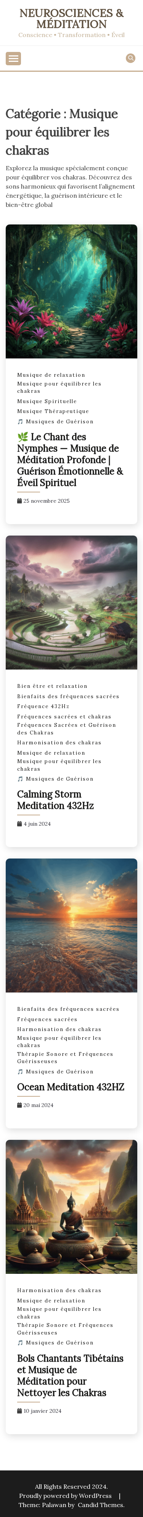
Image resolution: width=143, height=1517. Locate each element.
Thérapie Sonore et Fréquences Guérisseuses (65, 1058)
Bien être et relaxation (52, 686)
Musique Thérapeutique (53, 411)
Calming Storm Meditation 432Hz (55, 800)
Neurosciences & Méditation (71, 18)
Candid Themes (100, 1505)
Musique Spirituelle (47, 401)
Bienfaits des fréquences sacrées (68, 696)
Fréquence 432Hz (43, 706)
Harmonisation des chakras (59, 742)
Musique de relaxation (51, 375)
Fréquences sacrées (47, 1019)
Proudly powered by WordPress (66, 1495)
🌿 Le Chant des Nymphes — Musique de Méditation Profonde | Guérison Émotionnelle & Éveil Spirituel (70, 460)
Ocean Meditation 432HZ (70, 1087)
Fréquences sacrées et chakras (64, 716)
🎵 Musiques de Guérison (55, 421)
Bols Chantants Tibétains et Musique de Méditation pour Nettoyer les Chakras (70, 1375)
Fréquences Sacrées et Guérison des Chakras (66, 729)
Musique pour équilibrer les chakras (59, 388)
